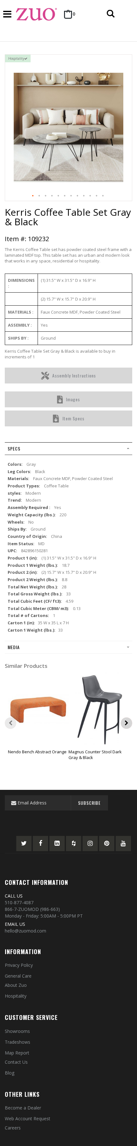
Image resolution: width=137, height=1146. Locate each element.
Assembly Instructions (74, 375)
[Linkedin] (57, 843)
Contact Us (16, 1062)
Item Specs (73, 418)
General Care (18, 976)
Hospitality (15, 996)
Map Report (17, 1053)
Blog (9, 1073)
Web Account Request (27, 1118)
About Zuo (16, 985)
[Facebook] (40, 843)
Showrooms (17, 1031)
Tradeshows (17, 1042)
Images (73, 399)
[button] (33, 196)
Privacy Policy (19, 965)
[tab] (68, 448)
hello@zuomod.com (25, 931)
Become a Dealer (23, 1108)
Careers (13, 1128)
